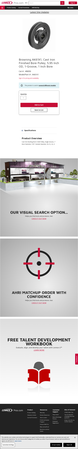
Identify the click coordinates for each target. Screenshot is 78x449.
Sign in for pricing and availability (29, 78)
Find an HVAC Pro (44, 424)
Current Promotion (32, 417)
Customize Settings (8, 445)
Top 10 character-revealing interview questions (69, 416)
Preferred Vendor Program (44, 420)
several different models (47, 85)
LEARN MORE (39, 350)
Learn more (17, 441)
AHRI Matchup (35, 7)
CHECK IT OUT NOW (39, 218)
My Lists (70, 8)
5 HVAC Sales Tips (68, 412)
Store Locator (43, 417)
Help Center (56, 414)
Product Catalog (11, 7)
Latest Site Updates (39, 12)
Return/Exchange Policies (57, 418)
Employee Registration (56, 422)
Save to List (39, 110)
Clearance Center (31, 415)
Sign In (73, 3)
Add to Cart (39, 105)
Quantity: (23, 94)
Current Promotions (23, 7)
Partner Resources (44, 415)
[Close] (75, 437)
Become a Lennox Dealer (44, 430)
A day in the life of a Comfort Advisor (69, 420)
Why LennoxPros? (44, 427)
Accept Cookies (56, 445)
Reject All (69, 445)
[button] (62, 3)
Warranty (42, 412)
